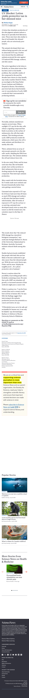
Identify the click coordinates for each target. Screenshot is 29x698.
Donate (3, 675)
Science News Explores (8, 638)
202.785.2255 (24, 684)
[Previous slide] (3, 572)
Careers (3, 677)
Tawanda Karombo (7, 521)
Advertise (4, 665)
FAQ (3, 659)
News (5, 10)
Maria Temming (6, 497)
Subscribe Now (23, 2)
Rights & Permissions (6, 663)
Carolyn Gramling (6, 543)
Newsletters (4, 661)
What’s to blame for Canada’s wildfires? (14, 541)
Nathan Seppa (8, 22)
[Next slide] (26, 572)
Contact (3, 667)
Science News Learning (8, 640)
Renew (3, 648)
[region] (14, 578)
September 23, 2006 (21, 332)
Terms (19, 115)
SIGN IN (23, 6)
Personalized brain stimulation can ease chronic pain (14, 577)
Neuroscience (10, 573)
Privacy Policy (24, 686)
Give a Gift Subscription (7, 650)
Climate (4, 539)
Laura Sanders (11, 581)
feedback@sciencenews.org (12, 324)
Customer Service (6, 651)
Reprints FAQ (6, 326)
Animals (4, 491)
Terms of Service (17, 686)
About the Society (6, 671)
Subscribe (4, 646)
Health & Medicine (14, 10)
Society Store (5, 673)
